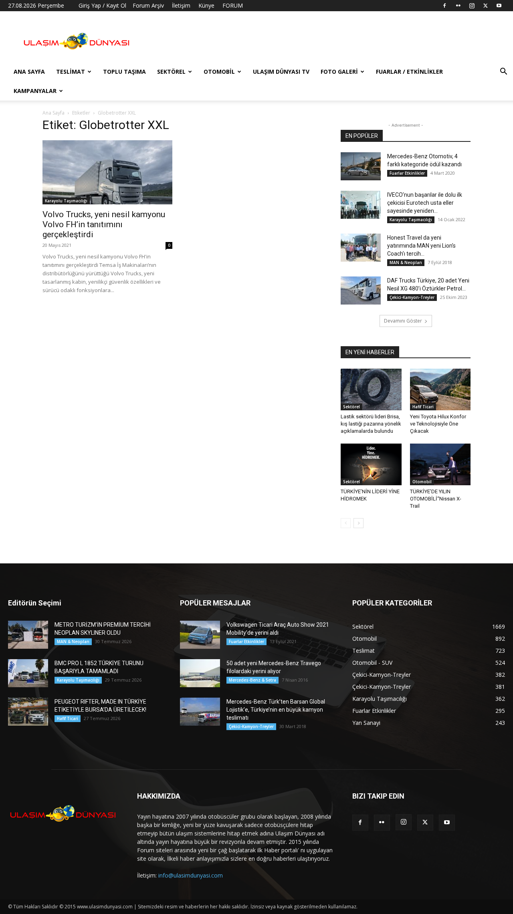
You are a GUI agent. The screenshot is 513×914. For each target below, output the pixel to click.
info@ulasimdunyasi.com (190, 875)
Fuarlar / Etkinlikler (409, 71)
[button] (503, 72)
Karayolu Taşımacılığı (66, 201)
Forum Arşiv (148, 5)
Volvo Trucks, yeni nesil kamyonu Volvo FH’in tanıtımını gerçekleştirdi (103, 224)
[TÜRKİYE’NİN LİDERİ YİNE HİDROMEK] (371, 464)
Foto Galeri (339, 71)
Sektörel (171, 71)
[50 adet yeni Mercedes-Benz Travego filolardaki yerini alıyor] (200, 673)
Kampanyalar (35, 91)
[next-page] (358, 523)
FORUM (232, 5)
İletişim (181, 5)
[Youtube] (499, 5)
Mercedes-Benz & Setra (252, 680)
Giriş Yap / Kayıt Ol (102, 5)
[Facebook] (444, 5)
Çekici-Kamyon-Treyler (412, 297)
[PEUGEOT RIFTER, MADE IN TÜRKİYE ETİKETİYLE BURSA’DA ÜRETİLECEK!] (28, 712)
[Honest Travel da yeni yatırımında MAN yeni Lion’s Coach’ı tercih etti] (361, 248)
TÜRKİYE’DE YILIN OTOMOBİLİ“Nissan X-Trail (435, 498)
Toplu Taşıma (124, 71)
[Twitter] (485, 5)
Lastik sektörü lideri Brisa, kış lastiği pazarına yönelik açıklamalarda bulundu (371, 424)
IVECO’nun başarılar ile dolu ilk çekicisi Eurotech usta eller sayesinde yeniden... (424, 203)
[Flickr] (458, 5)
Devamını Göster (403, 320)
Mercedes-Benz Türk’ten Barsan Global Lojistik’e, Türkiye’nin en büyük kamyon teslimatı (275, 709)
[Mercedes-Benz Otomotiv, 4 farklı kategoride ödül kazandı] (361, 166)
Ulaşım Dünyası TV (281, 71)
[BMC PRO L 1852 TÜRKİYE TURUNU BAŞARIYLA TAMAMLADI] (28, 673)
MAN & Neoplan (406, 262)
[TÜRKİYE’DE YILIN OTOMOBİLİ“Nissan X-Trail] (440, 464)
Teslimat (70, 71)
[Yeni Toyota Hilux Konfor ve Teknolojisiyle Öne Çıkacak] (440, 389)
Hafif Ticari (423, 407)
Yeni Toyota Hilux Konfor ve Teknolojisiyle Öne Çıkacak (438, 424)
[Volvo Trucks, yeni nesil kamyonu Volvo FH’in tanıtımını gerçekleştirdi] (107, 172)
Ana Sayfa (29, 71)
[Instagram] (472, 5)
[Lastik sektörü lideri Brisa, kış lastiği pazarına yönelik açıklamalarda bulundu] (371, 389)
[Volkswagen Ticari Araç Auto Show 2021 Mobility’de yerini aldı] (200, 635)
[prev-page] (346, 523)
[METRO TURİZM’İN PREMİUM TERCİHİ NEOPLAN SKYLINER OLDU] (28, 635)
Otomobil (219, 71)
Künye (206, 5)
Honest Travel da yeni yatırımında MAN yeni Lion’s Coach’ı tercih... (421, 245)
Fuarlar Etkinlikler (407, 173)
